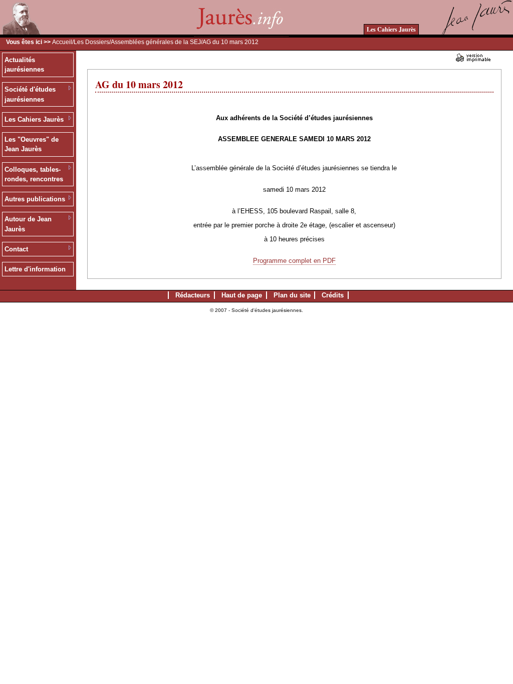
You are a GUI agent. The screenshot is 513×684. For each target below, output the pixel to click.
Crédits (333, 295)
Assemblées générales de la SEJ (156, 42)
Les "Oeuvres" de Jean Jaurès (32, 144)
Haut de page (241, 295)
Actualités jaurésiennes (24, 65)
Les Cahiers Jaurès (391, 29)
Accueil (62, 42)
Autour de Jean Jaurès (28, 224)
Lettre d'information (35, 269)
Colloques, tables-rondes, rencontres (34, 174)
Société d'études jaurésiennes (30, 94)
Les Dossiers (91, 42)
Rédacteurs (192, 295)
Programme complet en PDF (294, 260)
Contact (16, 249)
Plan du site (292, 295)
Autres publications (35, 199)
